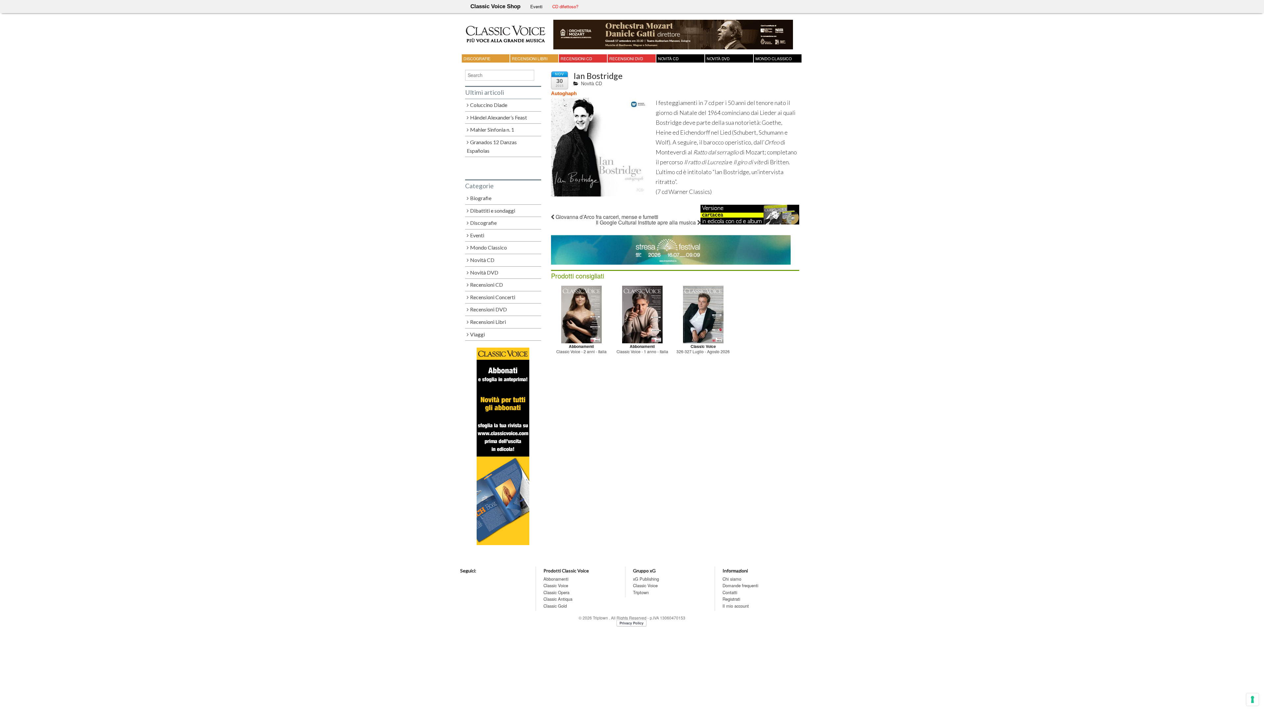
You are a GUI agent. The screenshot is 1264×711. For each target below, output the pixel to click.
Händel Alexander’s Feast (498, 117)
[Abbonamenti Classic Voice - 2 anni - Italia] (581, 313)
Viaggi (477, 334)
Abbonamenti (555, 579)
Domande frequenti (740, 585)
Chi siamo (732, 579)
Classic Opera (556, 592)
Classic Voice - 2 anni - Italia (581, 351)
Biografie (480, 198)
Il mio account (736, 606)
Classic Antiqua (557, 599)
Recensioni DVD (626, 58)
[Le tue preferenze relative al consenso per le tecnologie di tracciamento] (1252, 699)
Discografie (476, 58)
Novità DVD (718, 58)
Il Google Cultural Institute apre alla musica (646, 222)
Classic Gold (555, 606)
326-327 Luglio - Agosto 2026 (703, 351)
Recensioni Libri (529, 58)
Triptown (641, 592)
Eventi (536, 6)
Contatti (730, 592)
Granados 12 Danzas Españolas (492, 146)
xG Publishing (646, 579)
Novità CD (668, 58)
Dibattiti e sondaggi (492, 210)
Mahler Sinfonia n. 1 (492, 129)
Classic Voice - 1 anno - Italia (642, 351)
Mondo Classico (773, 58)
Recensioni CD (576, 58)
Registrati (731, 599)
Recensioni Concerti (492, 297)
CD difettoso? (565, 6)
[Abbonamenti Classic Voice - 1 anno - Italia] (642, 313)
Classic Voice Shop (495, 6)
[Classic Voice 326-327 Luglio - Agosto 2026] (703, 313)
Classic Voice (555, 585)
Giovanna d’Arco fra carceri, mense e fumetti (606, 217)
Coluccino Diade (488, 105)
